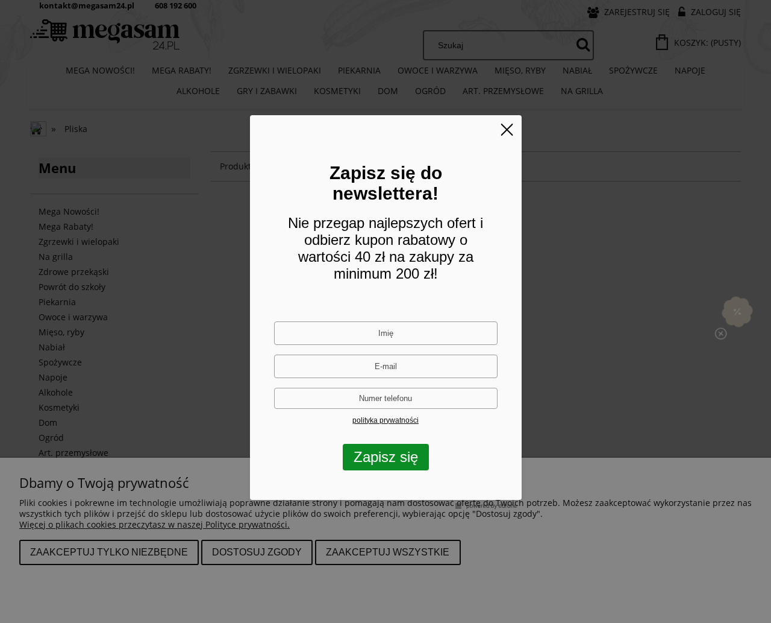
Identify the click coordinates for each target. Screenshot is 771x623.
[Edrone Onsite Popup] (385, 311)
